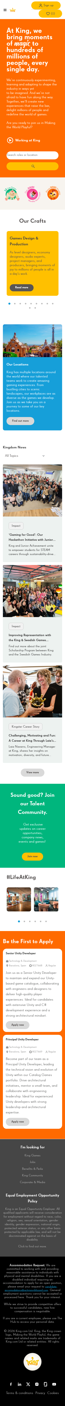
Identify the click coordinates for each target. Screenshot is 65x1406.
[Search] (32, 166)
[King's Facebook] (11, 1384)
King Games (32, 1155)
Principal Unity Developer (22, 1039)
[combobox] (32, 155)
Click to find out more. (32, 1246)
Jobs (32, 1162)
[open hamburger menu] (5, 9)
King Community (32, 1175)
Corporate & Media (32, 1182)
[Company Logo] (12, 9)
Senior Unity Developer (21, 953)
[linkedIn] (19, 1384)
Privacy (40, 1393)
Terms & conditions (19, 1393)
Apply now (17, 1025)
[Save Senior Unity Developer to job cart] (56, 956)
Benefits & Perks (32, 1168)
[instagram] (37, 1384)
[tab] (9, 304)
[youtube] (54, 1384)
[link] (32, 513)
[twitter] (28, 1384)
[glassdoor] (45, 1384)
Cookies (53, 1393)
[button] (46, 5)
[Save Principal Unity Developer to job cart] (56, 1042)
